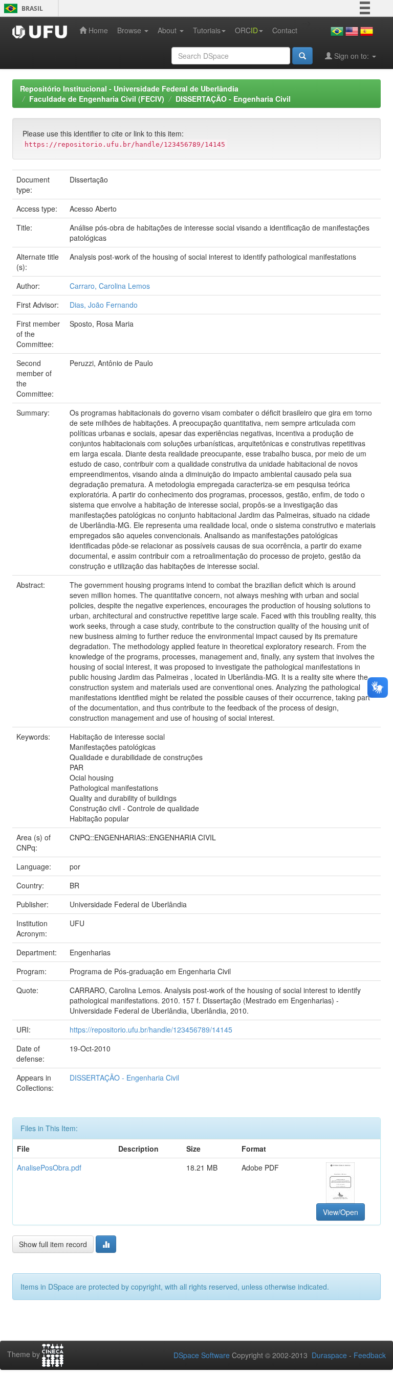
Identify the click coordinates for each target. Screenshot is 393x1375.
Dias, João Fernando (104, 305)
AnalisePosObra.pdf (49, 1167)
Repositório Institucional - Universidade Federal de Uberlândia (129, 88)
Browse (130, 30)
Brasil (21, 8)
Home (97, 30)
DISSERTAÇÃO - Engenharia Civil (233, 99)
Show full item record (53, 1244)
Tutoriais (207, 30)
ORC (246, 30)
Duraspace (329, 1355)
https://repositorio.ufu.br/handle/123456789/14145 (151, 1029)
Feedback (370, 1355)
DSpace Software (201, 1355)
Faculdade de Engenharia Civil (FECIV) (96, 99)
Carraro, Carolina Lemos (110, 286)
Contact (284, 30)
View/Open (340, 1212)
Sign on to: (351, 56)
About (168, 30)
